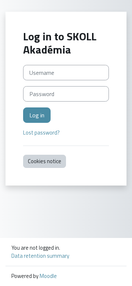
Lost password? (41, 132)
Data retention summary (40, 256)
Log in (36, 115)
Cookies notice (44, 161)
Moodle (48, 276)
